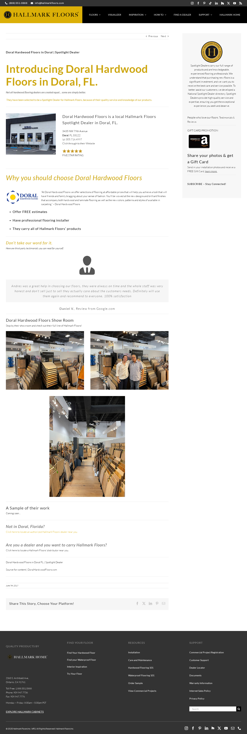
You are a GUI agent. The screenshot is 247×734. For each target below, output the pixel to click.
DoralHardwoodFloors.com (42, 569)
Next (163, 36)
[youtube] (234, 3)
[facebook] (198, 3)
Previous (153, 36)
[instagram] (192, 3)
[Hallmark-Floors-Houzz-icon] (222, 3)
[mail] (232, 728)
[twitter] (228, 3)
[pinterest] (204, 3)
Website (90, 143)
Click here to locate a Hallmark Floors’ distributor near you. (37, 550)
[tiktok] (210, 3)
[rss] (240, 3)
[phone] (239, 728)
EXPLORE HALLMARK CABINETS (25, 711)
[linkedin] (216, 3)
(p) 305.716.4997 (72, 139)
